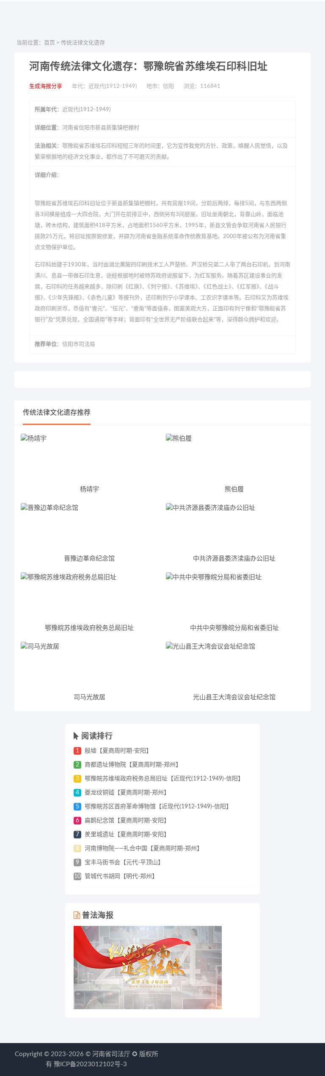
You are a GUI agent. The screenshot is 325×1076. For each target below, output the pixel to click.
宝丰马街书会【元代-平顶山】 (124, 862)
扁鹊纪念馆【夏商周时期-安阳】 (127, 821)
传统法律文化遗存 (83, 43)
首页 (49, 43)
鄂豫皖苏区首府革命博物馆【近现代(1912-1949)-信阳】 (158, 807)
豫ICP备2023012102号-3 (90, 1064)
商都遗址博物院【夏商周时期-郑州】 (133, 765)
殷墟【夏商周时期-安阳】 (118, 751)
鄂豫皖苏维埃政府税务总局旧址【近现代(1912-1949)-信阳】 (164, 779)
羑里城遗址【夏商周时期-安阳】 (127, 835)
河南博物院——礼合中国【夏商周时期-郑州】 (144, 848)
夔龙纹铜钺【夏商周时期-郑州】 (127, 793)
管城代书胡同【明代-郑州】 (121, 876)
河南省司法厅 (111, 1054)
